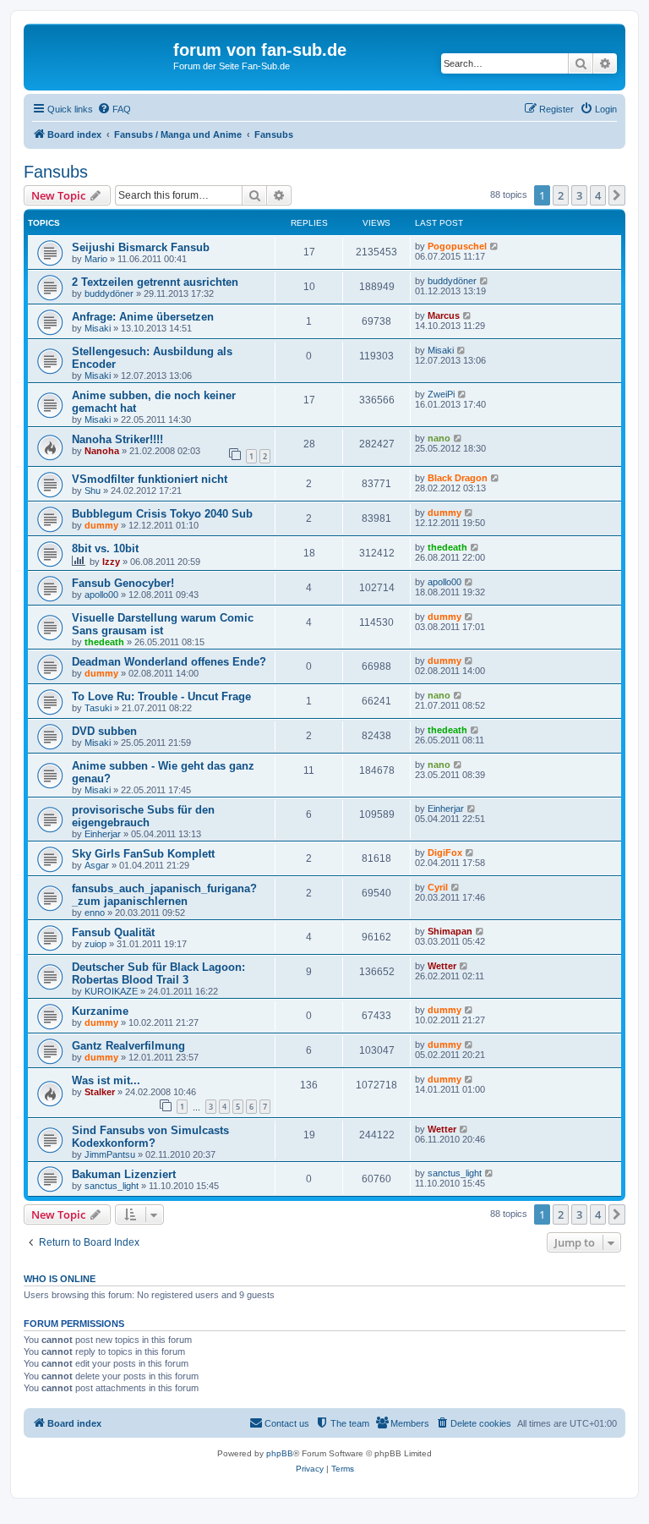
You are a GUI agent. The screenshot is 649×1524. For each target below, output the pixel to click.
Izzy (111, 561)
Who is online (59, 1279)
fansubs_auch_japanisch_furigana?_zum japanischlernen (164, 894)
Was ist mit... (106, 1080)
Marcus (444, 315)
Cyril (438, 887)
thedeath (447, 547)
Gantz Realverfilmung (128, 1045)
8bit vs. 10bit (105, 548)
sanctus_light (112, 1186)
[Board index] (100, 55)
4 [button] (598, 195)
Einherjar (103, 834)
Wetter (442, 966)
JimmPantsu (110, 1154)
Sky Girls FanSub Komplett (143, 853)
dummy (101, 525)
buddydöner (109, 293)
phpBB (279, 1453)
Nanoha (102, 451)
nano (439, 438)
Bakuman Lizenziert (124, 1174)
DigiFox (445, 852)
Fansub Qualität (113, 932)
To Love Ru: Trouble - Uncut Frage (161, 696)
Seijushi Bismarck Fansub (141, 247)
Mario (96, 259)
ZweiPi (441, 394)
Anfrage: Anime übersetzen (143, 316)
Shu (93, 490)
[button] (616, 195)
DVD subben (104, 731)
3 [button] (579, 195)
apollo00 (101, 594)
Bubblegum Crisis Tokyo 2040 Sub (162, 513)
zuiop (95, 944)
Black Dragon (458, 478)
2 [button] (561, 195)
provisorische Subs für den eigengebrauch (143, 816)
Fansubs (56, 171)
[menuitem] (114, 109)
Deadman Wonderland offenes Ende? (169, 661)
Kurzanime (100, 1011)
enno (95, 912)
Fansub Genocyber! (123, 583)
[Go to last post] (494, 246)
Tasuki (98, 708)
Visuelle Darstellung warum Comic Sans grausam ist (163, 624)
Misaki (98, 328)
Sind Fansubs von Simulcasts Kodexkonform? (150, 1136)
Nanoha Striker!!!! (117, 439)
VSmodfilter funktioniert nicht (149, 479)
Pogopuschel (457, 246)
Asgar (97, 865)
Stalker (100, 1092)
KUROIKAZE (111, 991)
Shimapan (450, 931)
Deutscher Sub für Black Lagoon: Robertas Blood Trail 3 (158, 973)
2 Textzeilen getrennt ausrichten (155, 282)
